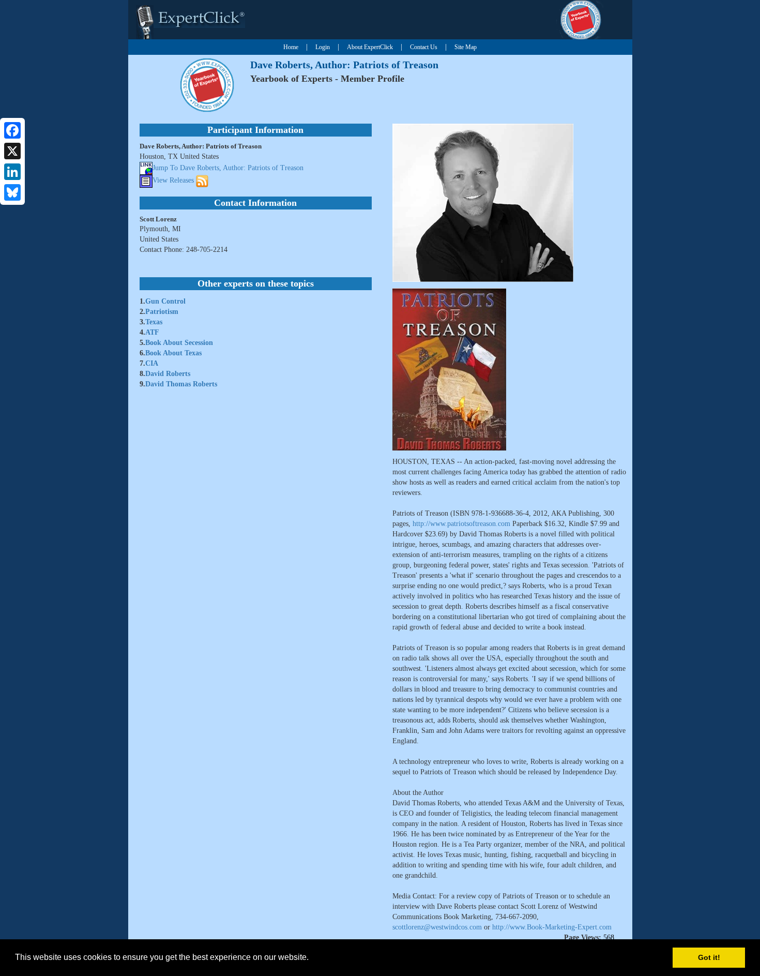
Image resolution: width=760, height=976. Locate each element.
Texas (153, 322)
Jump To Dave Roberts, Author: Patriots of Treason (228, 168)
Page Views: (582, 937)
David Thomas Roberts (181, 384)
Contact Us (423, 47)
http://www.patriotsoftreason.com (461, 524)
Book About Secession (179, 343)
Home (290, 47)
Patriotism (161, 312)
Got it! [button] (709, 957)
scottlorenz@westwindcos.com (437, 927)
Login (322, 47)
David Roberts (167, 374)
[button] (312, 958)
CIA (151, 363)
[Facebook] (12, 130)
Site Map (465, 47)
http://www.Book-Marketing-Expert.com (552, 927)
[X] (12, 151)
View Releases (173, 181)
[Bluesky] (12, 192)
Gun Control (165, 301)
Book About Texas (173, 353)
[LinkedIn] (12, 171)
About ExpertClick (370, 47)
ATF (152, 332)
